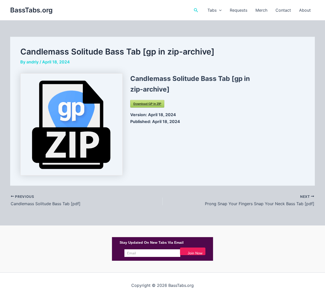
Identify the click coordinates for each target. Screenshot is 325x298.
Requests (238, 10)
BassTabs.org (31, 10)
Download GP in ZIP (147, 103)
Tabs (212, 10)
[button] (196, 10)
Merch (261, 10)
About (305, 10)
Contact (283, 10)
